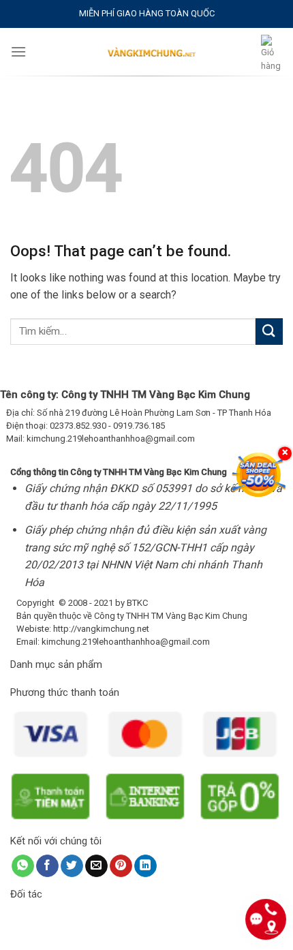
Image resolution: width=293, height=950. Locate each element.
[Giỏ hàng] (272, 54)
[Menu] (18, 51)
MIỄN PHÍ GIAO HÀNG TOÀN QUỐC (147, 13)
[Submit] (269, 331)
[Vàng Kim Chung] (151, 52)
